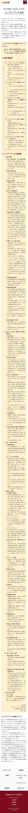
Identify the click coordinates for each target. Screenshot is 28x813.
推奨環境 (14, 802)
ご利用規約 (14, 800)
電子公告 (14, 804)
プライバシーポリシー (14, 797)
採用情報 (7, 788)
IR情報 (7, 775)
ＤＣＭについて (7, 770)
